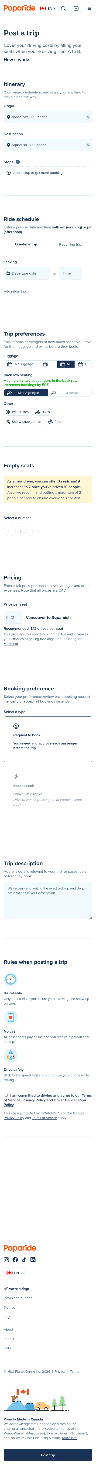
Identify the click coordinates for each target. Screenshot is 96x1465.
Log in (8, 1316)
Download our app (18, 1298)
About (8, 1329)
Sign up (9, 1307)
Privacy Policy (34, 1100)
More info (69, 1437)
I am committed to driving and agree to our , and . (48, 1100)
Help (7, 1348)
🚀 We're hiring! (16, 1288)
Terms (74, 1371)
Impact (9, 1338)
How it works (17, 59)
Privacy (60, 1371)
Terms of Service (44, 1117)
